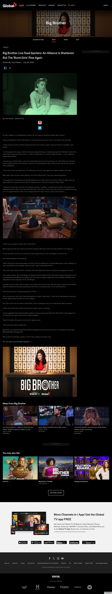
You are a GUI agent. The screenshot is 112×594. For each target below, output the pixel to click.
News (54, 39)
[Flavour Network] (51, 587)
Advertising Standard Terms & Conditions (47, 563)
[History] (38, 587)
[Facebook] (5, 68)
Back (5, 47)
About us (7, 563)
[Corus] (56, 576)
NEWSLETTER (61, 5)
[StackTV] (78, 587)
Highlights (42, 5)
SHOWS (21, 5)
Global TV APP (89, 563)
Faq (70, 563)
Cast (77, 39)
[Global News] (24, 587)
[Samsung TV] (74, 542)
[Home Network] (64, 587)
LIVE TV (72, 5)
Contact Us (15, 563)
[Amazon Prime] (49, 542)
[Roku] (61, 542)
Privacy (23, 563)
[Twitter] (10, 68)
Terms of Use (31, 563)
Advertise (63, 563)
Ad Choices (108, 592)
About (66, 39)
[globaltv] (10, 5)
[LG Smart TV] (88, 542)
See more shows (56, 493)
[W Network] (89, 587)
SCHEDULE (51, 5)
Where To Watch (78, 563)
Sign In (105, 5)
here (30, 342)
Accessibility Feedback (102, 563)
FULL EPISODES (31, 5)
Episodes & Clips (38, 39)
